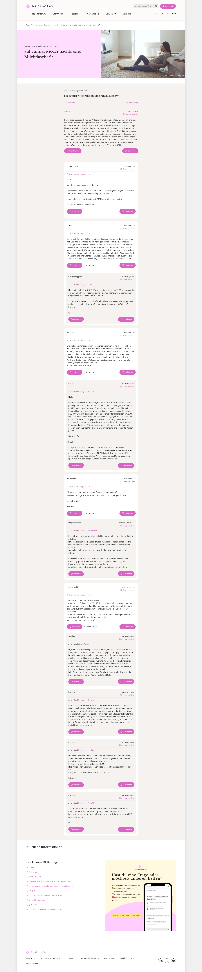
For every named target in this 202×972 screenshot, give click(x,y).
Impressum (30, 958)
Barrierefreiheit (32, 963)
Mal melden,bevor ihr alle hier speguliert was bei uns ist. (51, 886)
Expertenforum (39, 14)
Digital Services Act (127, 958)
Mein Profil (169, 6)
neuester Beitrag (131, 103)
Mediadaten (70, 958)
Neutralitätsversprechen (50, 958)
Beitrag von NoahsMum (87, 530)
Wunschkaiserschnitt (37, 900)
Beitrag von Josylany (86, 750)
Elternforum (58, 14)
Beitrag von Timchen (85, 174)
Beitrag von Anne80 (86, 803)
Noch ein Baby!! (35, 877)
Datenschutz (109, 958)
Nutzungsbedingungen (90, 958)
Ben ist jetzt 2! (34, 872)
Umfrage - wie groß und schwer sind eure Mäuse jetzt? (50, 881)
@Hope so (33, 905)
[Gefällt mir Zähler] (130, 150)
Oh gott (32, 891)
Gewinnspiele (93, 14)
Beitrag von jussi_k (85, 284)
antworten (76, 211)
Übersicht (71, 103)
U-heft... (32, 867)
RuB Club (159, 14)
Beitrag (87, 644)
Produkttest (171, 14)
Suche (156, 6)
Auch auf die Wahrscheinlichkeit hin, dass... (46, 895)
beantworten (74, 151)
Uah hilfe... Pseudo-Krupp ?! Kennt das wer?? (46, 909)
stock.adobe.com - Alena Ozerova (174, 75)
